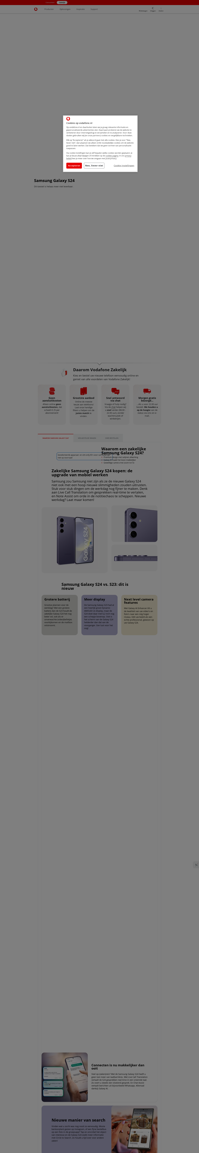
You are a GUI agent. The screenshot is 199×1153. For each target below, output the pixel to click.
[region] (100, 143)
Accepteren (74, 165)
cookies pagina (111, 155)
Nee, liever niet (94, 165)
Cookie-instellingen (124, 165)
